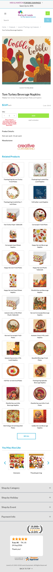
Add (33, 116)
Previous (5, 463)
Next (48, 463)
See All (26, 436)
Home (4, 27)
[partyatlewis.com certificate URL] (26, 558)
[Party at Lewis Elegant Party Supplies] (26, 13)
